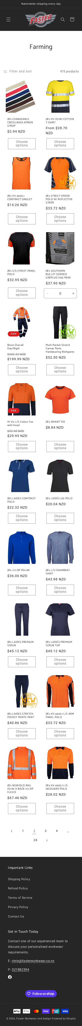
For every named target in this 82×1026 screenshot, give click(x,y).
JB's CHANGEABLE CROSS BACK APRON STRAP (20, 122)
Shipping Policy (19, 879)
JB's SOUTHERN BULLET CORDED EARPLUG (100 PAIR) (58, 274)
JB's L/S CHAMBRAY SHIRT (58, 572)
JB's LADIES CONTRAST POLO (21, 500)
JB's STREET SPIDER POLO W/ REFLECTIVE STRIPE (59, 199)
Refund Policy (18, 888)
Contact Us (16, 916)
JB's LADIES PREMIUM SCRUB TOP (59, 643)
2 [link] (34, 831)
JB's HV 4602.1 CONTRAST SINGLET (19, 197)
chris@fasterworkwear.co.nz (33, 961)
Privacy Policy (18, 907)
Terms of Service (20, 898)
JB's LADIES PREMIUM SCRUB (20, 643)
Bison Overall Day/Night (15, 346)
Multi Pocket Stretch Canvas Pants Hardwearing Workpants (60, 348)
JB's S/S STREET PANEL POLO (21, 272)
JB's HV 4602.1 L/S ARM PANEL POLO (60, 715)
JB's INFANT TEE (55, 421)
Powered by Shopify (64, 1018)
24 (35, 840)
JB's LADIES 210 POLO (59, 498)
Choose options (22, 143)
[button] (8, 19)
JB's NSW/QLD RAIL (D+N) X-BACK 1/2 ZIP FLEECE (20, 789)
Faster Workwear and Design (33, 1018)
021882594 (20, 970)
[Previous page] (11, 831)
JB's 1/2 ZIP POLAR (18, 570)
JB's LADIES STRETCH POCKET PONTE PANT (20, 715)
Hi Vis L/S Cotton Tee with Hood (20, 423)
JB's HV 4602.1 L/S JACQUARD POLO (57, 787)
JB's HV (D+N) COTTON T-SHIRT (60, 120)
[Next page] (46, 840)
